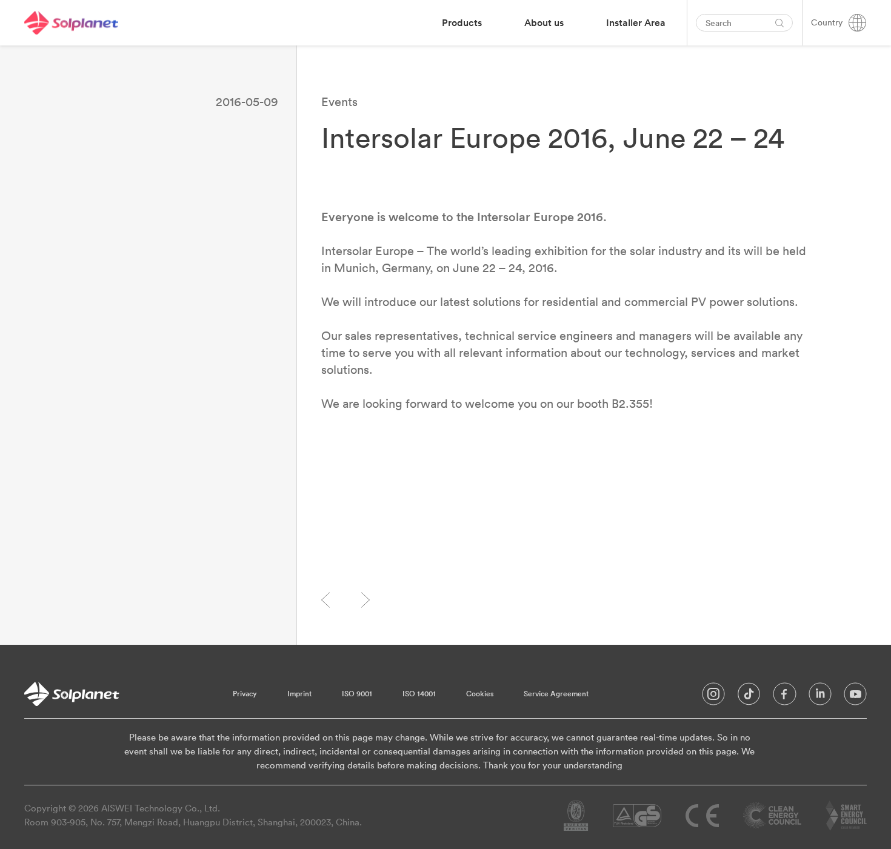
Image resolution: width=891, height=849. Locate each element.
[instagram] (713, 696)
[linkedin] (820, 696)
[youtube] (855, 696)
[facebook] (785, 696)
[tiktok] (749, 696)
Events (339, 101)
